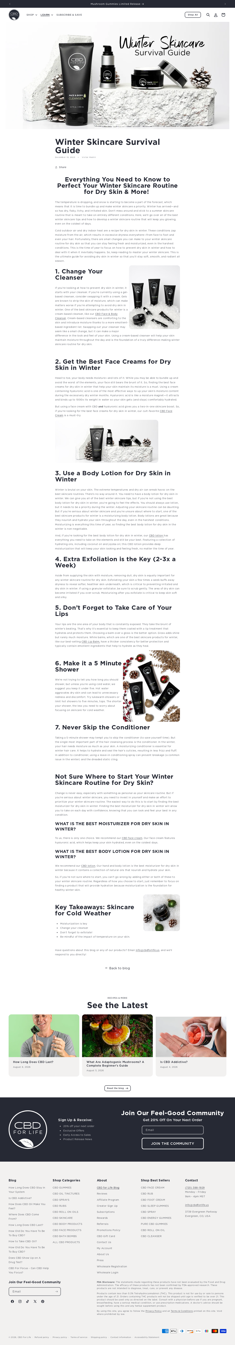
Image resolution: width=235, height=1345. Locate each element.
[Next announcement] (225, 4)
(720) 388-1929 (195, 1187)
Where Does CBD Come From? (24, 1216)
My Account (104, 1248)
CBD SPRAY (148, 1211)
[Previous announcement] (10, 4)
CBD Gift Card (106, 1236)
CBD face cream (132, 838)
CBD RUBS (59, 1205)
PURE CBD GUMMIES (154, 1223)
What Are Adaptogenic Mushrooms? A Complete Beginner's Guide (115, 1063)
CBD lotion (156, 535)
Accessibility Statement (147, 1337)
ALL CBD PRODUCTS (66, 1242)
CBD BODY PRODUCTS (67, 1223)
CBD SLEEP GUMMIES (155, 1205)
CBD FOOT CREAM (153, 1199)
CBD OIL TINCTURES (66, 1193)
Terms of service (79, 1337)
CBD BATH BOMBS (65, 1236)
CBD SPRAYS (61, 1199)
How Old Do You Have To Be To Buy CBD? (27, 1233)
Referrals (102, 1223)
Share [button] (62, 167)
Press (100, 1260)
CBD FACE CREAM (152, 1187)
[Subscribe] (56, 1291)
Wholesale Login (108, 1272)
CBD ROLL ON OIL (153, 1230)
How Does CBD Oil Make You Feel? (27, 1206)
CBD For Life (24, 1337)
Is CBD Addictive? (174, 1062)
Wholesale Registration (112, 1266)
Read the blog (115, 1088)
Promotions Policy (108, 1230)
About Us (103, 1254)
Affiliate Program (108, 1199)
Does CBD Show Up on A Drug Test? (25, 1260)
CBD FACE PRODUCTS (67, 1230)
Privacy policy (60, 1337)
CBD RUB (147, 1193)
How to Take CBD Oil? (23, 1241)
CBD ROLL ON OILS (65, 1211)
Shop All (193, 14)
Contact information (120, 1337)
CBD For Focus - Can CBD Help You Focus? (29, 1270)
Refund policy (42, 1337)
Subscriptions (106, 1211)
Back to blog (119, 968)
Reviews (102, 1193)
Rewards (102, 1217)
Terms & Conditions (182, 1311)
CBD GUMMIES (62, 1187)
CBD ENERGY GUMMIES (156, 1217)
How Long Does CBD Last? (33, 1062)
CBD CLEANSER (151, 1236)
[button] (31, 14)
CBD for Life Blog (108, 1187)
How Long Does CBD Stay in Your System (27, 1189)
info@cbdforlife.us (197, 1204)
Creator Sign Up (107, 1205)
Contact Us (104, 1242)
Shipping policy (99, 1337)
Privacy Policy (154, 1311)
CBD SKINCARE (63, 1217)
